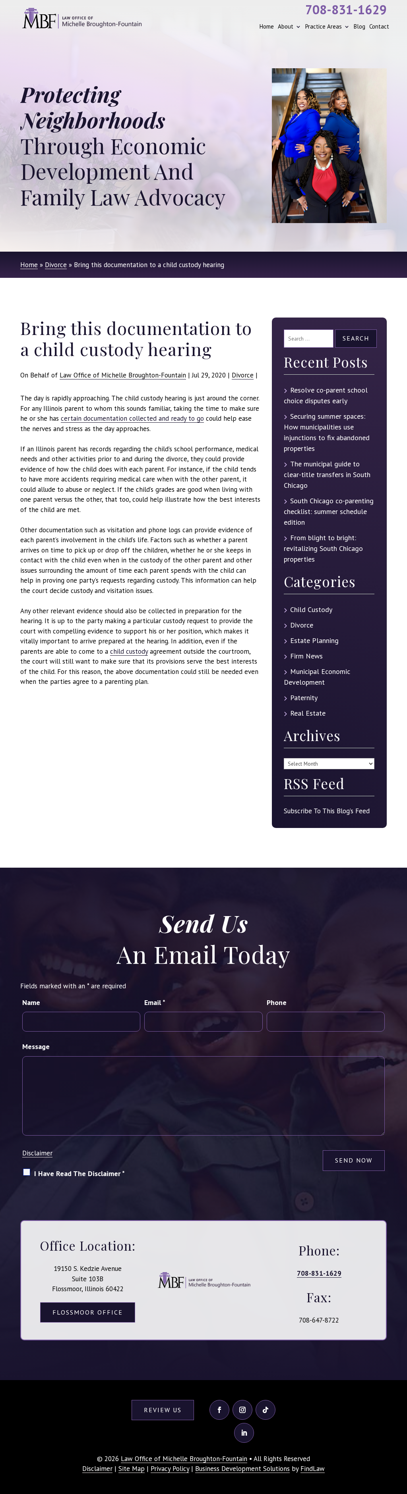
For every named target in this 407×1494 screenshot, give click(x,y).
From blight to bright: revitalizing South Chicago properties (323, 548)
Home (267, 26)
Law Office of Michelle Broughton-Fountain (123, 375)
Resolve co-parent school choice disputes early (326, 395)
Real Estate (308, 713)
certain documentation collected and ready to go (132, 418)
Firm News (306, 655)
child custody (129, 651)
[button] (398, 1436)
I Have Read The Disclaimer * (79, 1173)
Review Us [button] (163, 1410)
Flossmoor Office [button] (87, 1312)
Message (36, 1046)
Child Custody (311, 609)
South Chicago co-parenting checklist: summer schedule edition (329, 511)
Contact (379, 26)
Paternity (304, 697)
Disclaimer (37, 1153)
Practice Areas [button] (323, 26)
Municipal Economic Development (317, 677)
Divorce (243, 375)
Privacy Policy (170, 1468)
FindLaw (312, 1468)
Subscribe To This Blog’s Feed (327, 811)
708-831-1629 (346, 9)
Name (31, 1002)
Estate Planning (314, 640)
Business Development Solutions (242, 1468)
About (285, 26)
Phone (277, 1002)
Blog (359, 26)
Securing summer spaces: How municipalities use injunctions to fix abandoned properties (327, 432)
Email (154, 1002)
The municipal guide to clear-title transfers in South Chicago (327, 474)
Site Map (131, 1468)
